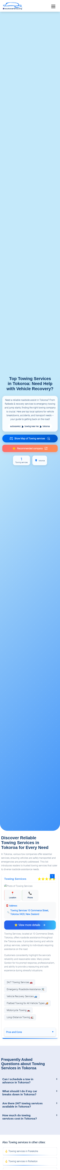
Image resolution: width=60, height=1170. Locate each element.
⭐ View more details (27, 925)
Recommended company (30, 448)
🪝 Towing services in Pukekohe (21, 1151)
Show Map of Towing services (29, 438)
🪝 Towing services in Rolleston (21, 1161)
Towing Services (15, 878)
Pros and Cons (14, 1032)
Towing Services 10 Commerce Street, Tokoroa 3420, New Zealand (29, 912)
